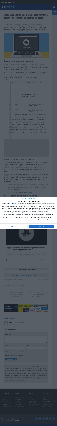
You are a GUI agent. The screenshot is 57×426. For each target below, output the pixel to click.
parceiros (15, 203)
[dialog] (28, 213)
